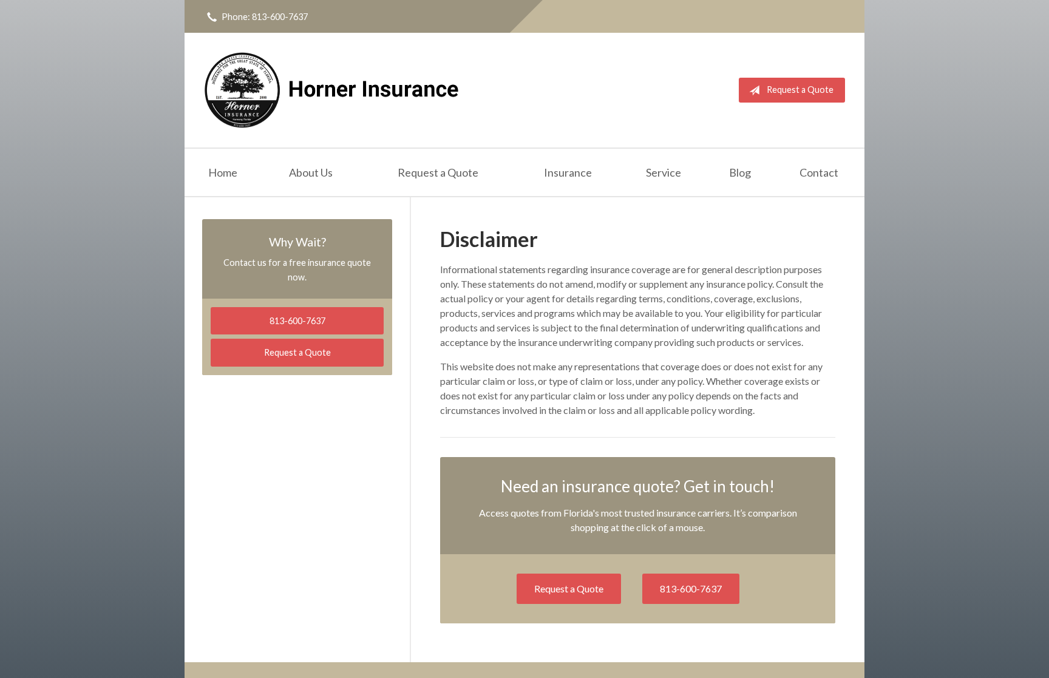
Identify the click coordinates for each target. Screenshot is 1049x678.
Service (663, 172)
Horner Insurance (332, 90)
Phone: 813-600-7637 (265, 17)
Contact (818, 172)
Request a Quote (800, 89)
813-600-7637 (691, 588)
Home (222, 172)
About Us (311, 172)
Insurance (568, 172)
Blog (740, 172)
